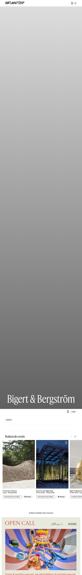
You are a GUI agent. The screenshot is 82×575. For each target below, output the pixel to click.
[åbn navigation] (75, 3)
